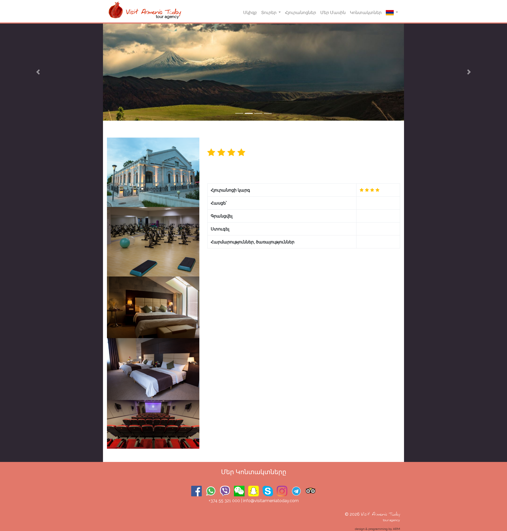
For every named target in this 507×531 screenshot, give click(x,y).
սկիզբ (250, 12)
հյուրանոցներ (300, 12)
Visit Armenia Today (380, 514)
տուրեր (269, 12)
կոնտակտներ (366, 12)
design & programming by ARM (377, 529)
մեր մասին (333, 12)
